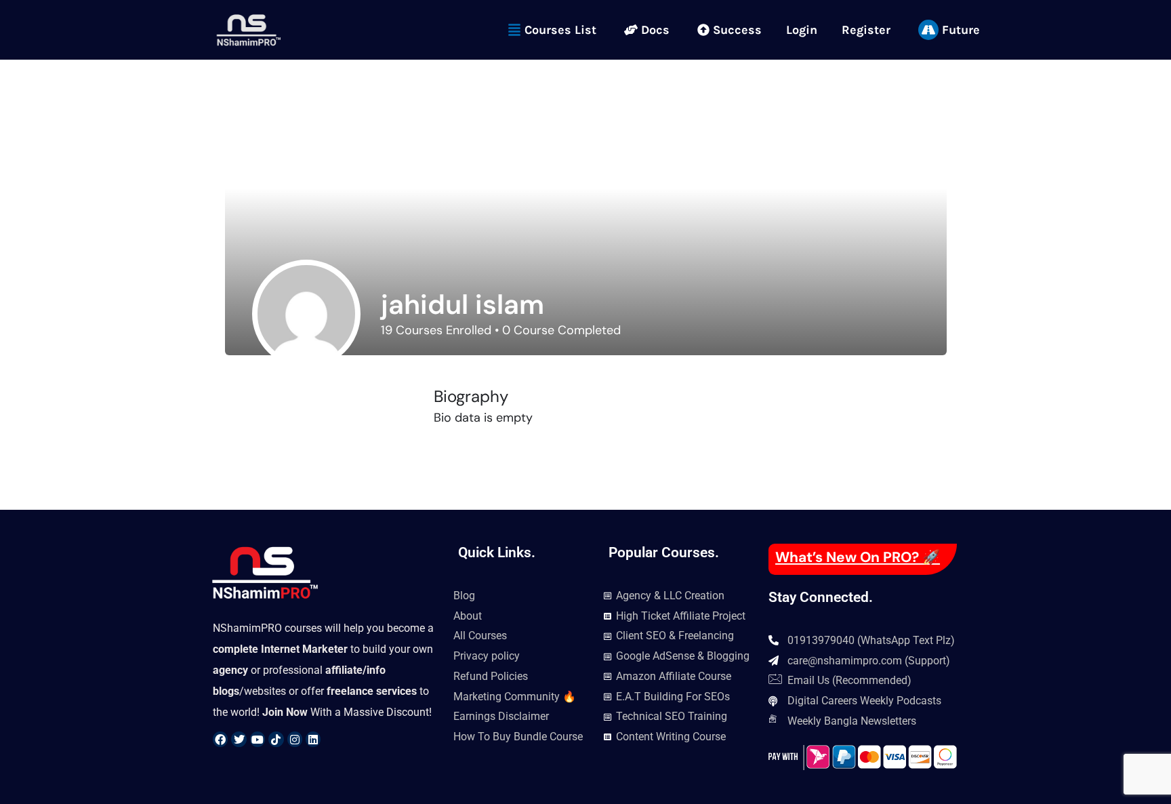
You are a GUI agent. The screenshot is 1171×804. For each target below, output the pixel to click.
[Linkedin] (313, 738)
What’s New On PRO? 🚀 (857, 557)
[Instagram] (294, 738)
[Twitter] (238, 738)
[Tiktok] (275, 738)
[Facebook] (220, 738)
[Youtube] (257, 738)
